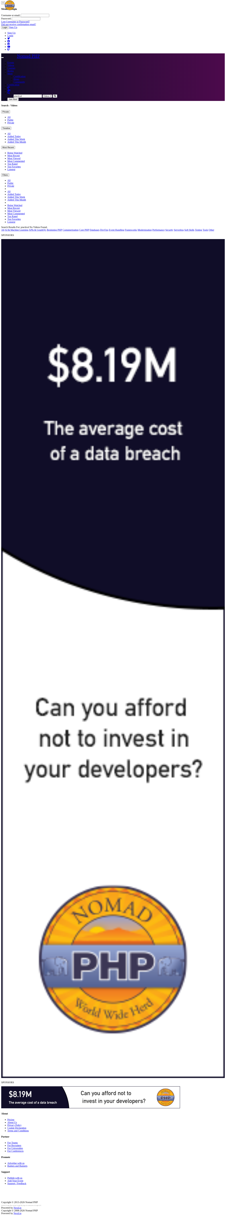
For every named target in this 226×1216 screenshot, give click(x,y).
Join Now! (13, 99)
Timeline (6, 128)
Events (10, 62)
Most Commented (16, 161)
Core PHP (84, 230)
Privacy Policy (14, 1125)
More (10, 73)
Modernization (145, 230)
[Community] (8, 90)
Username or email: (10, 15)
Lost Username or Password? (15, 21)
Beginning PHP (54, 230)
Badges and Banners (17, 1166)
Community (19, 82)
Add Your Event (15, 1180)
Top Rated (12, 164)
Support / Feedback (16, 1183)
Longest (11, 169)
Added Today (14, 136)
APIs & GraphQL (37, 230)
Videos (10, 65)
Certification (20, 76)
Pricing (10, 1119)
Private (5, 112)
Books (10, 71)
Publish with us (14, 1178)
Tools (205, 230)
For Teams (12, 1142)
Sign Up (13, 27)
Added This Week (16, 139)
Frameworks (131, 230)
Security (169, 230)
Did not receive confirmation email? (18, 24)
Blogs (16, 79)
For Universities (15, 1148)
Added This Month (16, 142)
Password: (6, 18)
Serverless (179, 230)
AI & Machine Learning (16, 230)
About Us (12, 1122)
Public (10, 120)
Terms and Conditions (18, 1130)
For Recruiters (14, 1145)
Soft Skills (189, 230)
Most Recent (8, 147)
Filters (5, 175)
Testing (198, 230)
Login (4, 27)
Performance (158, 230)
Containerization (71, 230)
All (8, 117)
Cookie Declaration (16, 1128)
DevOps (104, 230)
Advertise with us (15, 1163)
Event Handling (116, 230)
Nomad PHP (28, 56)
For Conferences (15, 1151)
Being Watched (14, 153)
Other (211, 230)
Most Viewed (13, 158)
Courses (11, 68)
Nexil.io (17, 1207)
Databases (94, 230)
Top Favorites (14, 166)
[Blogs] (8, 87)
